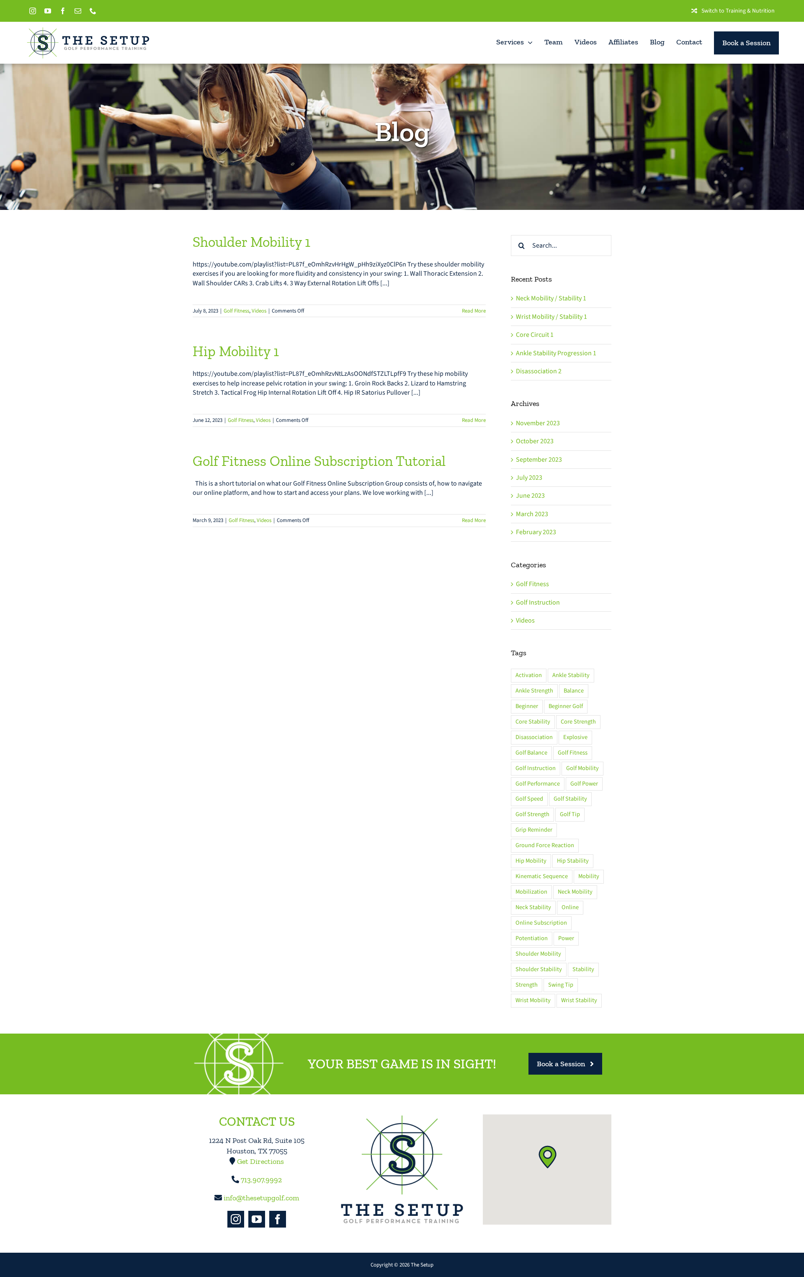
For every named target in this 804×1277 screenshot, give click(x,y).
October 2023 (535, 441)
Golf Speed (529, 798)
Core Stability (532, 721)
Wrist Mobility (533, 1000)
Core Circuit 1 (535, 334)
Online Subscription (541, 922)
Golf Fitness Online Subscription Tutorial (319, 461)
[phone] (93, 11)
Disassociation (534, 737)
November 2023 (538, 423)
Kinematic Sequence (541, 876)
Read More (474, 311)
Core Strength (578, 721)
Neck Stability (533, 907)
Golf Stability (570, 798)
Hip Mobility (530, 860)
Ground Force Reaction (544, 845)
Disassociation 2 (539, 371)
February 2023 (536, 532)
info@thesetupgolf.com (261, 1197)
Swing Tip (560, 984)
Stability (583, 969)
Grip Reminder (533, 829)
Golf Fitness (236, 311)
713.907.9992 (261, 1179)
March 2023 (532, 514)
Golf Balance (531, 752)
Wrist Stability (579, 1000)
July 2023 (529, 477)
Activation (528, 675)
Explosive (575, 737)
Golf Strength (532, 814)
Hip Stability (573, 860)
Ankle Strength (534, 690)
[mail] (78, 11)
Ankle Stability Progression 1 (556, 353)
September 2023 (539, 459)
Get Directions (260, 1161)
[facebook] (62, 11)
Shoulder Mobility (538, 953)
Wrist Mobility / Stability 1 (551, 316)
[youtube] (47, 11)
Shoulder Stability (538, 969)
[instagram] (32, 11)
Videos (259, 311)
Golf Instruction (538, 602)
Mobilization (531, 891)
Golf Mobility (582, 768)
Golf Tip (570, 814)
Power (566, 938)
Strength (526, 984)
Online (570, 907)
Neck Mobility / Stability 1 (551, 298)
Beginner (526, 706)
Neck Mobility (575, 891)
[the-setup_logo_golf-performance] (88, 29)
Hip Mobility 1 (236, 351)
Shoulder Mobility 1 (251, 242)
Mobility (588, 876)
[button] (547, 1156)
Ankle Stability (571, 675)
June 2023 (530, 495)
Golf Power (584, 783)
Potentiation (531, 938)
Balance (574, 690)
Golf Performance (537, 783)
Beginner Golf (566, 706)
